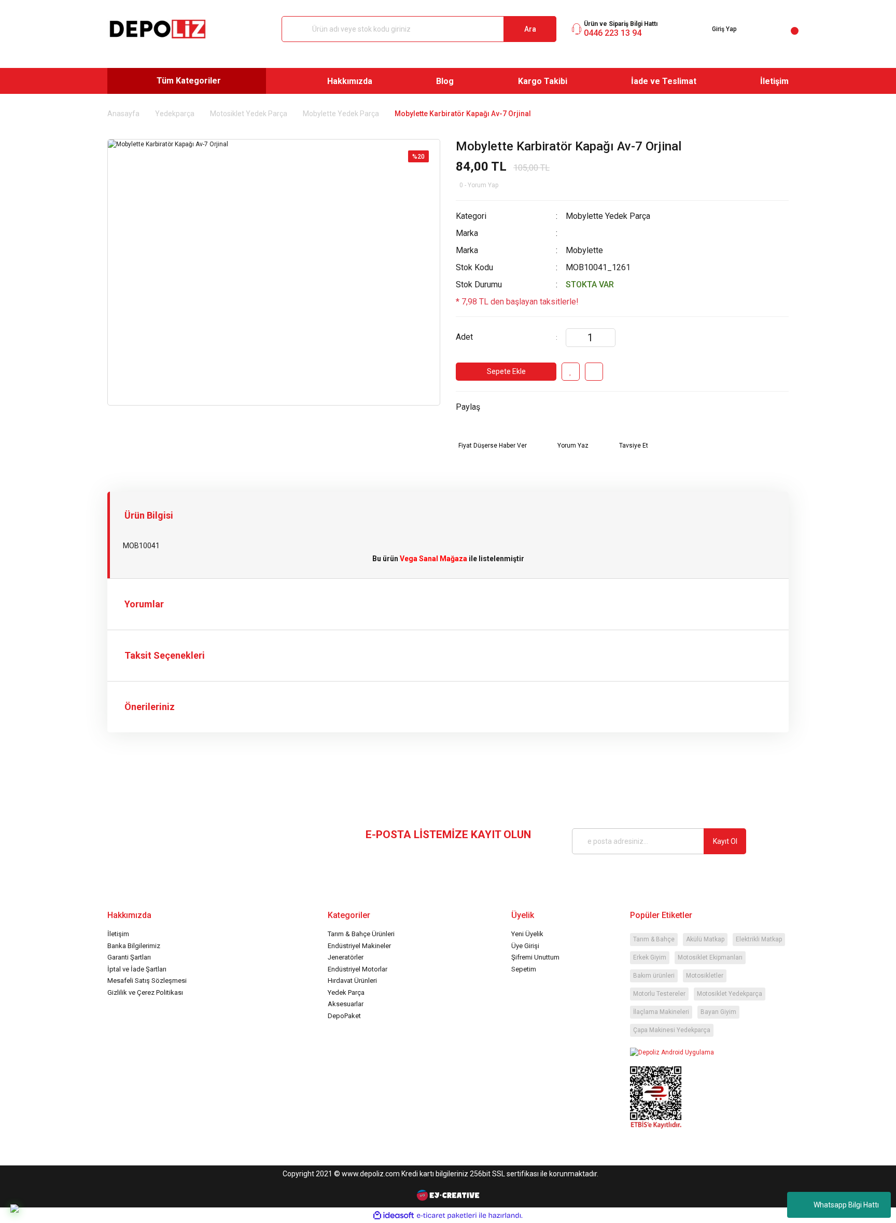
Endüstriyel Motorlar (357, 969)
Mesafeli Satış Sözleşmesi (147, 980)
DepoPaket (344, 1016)
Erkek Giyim (649, 957)
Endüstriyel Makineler (359, 946)
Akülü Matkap (705, 939)
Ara (530, 29)
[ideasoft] (393, 1215)
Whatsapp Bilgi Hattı (846, 1205)
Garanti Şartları (129, 957)
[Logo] (157, 29)
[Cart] (786, 29)
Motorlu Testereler (659, 993)
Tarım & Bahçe (654, 939)
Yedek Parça (346, 992)
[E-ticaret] (446, 1215)
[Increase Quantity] (607, 337)
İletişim (118, 934)
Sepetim (523, 969)
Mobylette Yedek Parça (608, 216)
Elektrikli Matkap (759, 939)
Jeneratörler (345, 957)
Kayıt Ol (725, 841)
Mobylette (584, 250)
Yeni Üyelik (527, 934)
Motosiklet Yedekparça (729, 993)
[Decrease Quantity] (574, 337)
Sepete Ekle (506, 371)
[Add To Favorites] (571, 372)
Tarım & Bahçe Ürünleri (361, 934)
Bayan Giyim (718, 1012)
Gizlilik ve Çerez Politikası (145, 992)
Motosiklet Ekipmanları (710, 957)
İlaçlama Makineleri (661, 1012)
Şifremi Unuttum (535, 957)
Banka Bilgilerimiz (133, 946)
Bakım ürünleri (654, 975)
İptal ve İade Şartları (136, 969)
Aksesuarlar (345, 1004)
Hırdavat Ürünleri (352, 980)
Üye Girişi (525, 946)
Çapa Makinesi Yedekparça (671, 1030)
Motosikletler (704, 975)
